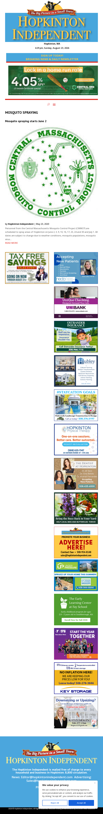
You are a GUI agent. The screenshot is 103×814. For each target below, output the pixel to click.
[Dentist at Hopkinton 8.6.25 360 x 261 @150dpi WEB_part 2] (76, 475)
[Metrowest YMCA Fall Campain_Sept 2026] (76, 645)
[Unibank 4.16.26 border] (76, 303)
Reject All (55, 803)
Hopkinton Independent (21, 223)
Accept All (81, 803)
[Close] (94, 782)
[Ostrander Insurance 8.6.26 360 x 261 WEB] (76, 338)
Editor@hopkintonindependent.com (47, 777)
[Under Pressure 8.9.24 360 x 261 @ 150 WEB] (76, 576)
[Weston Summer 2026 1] (76, 509)
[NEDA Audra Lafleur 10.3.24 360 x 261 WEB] (76, 269)
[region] (68, 795)
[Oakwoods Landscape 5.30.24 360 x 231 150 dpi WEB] (76, 406)
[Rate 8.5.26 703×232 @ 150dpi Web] (53, 82)
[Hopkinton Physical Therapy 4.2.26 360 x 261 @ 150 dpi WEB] (76, 441)
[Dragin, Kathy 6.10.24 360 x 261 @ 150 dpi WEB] (76, 714)
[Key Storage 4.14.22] (76, 679)
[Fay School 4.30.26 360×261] (76, 611)
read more (11, 242)
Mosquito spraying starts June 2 (25, 121)
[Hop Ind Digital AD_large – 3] (76, 372)
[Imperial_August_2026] (27, 269)
